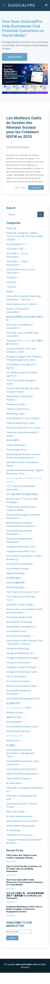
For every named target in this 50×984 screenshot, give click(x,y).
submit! (12, 938)
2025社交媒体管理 (17, 582)
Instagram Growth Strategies (23, 667)
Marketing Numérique (19, 731)
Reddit (11, 291)
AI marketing (14, 830)
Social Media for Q (17, 244)
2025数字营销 (14, 577)
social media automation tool (22, 769)
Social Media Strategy (19, 568)
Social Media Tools (17, 631)
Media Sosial (14, 740)
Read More (15, 57)
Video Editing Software (19, 778)
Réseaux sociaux (16, 712)
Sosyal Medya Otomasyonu (22, 626)
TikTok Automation (18, 676)
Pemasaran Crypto (17, 404)
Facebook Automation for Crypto (25, 427)
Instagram (13, 277)
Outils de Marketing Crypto (22, 423)
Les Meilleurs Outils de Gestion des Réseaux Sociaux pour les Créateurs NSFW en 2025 (23, 127)
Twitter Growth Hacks (19, 408)
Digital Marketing (17, 573)
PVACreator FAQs (16, 811)
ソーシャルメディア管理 (20, 707)
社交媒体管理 (14, 703)
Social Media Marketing (20, 635)
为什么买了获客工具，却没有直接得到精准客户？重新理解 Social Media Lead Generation (25, 895)
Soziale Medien (15, 721)
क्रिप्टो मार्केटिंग (14, 440)
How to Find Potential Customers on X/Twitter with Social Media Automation (24, 868)
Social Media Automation (20, 563)
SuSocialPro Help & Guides (21, 604)
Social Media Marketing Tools (23, 726)
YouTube (12, 282)
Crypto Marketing (17, 444)
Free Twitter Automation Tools (24, 591)
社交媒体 (12, 745)
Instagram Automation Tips (22, 551)
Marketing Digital (17, 587)
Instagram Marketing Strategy (23, 657)
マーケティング (15, 735)
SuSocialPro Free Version (20, 835)
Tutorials (12, 286)
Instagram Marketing (19, 648)
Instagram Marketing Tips (21, 653)
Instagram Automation (19, 662)
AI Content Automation (19, 681)
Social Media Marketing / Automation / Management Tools (20, 753)
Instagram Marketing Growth (23, 671)
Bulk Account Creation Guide (22, 685)
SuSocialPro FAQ (16, 248)
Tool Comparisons (17, 449)
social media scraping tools (21, 825)
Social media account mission (22, 304)
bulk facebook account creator (23, 820)
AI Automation (15, 783)
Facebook (12, 228)
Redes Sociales (15, 717)
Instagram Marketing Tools (22, 546)
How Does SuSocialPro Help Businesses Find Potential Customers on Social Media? (24, 882)
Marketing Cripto (16, 413)
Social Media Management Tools (24, 698)
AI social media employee (20, 816)
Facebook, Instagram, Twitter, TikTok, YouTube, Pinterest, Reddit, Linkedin (24, 236)
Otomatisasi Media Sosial (20, 617)
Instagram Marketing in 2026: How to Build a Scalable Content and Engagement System (24, 909)
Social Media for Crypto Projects (24, 418)
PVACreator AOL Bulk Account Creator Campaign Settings (21, 856)
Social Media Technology (20, 621)
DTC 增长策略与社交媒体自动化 (23, 494)
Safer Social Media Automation (23, 773)
